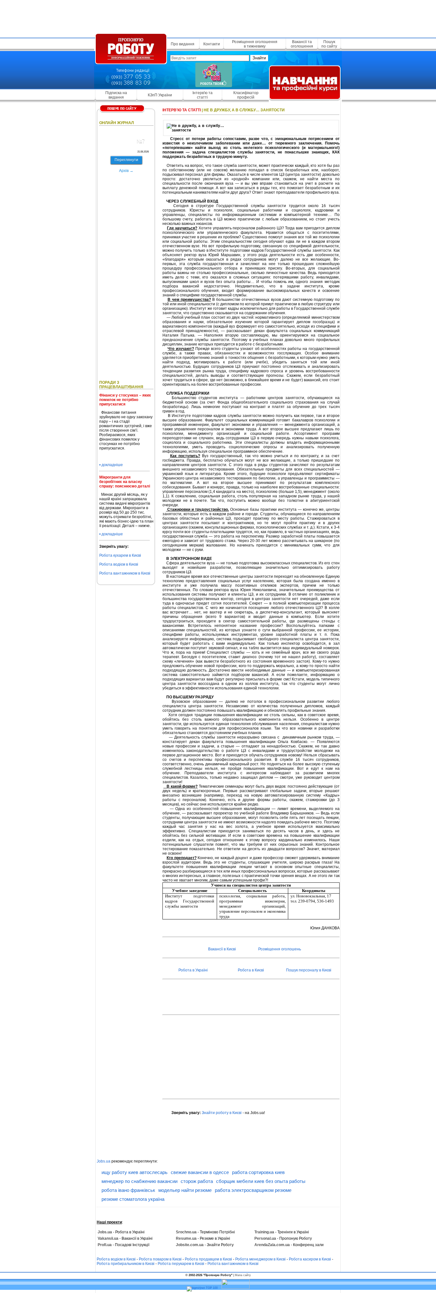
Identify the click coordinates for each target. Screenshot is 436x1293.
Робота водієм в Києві (118, 564)
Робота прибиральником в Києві (125, 1263)
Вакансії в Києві (222, 949)
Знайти (259, 58)
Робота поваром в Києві (160, 1259)
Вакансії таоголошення (302, 44)
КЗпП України (160, 95)
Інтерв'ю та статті (202, 95)
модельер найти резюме (185, 1190)
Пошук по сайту (329, 44)
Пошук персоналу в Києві (308, 970)
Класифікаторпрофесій (246, 95)
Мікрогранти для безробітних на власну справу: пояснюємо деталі (124, 481)
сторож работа (197, 1181)
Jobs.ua (103, 1161)
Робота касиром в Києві (310, 1259)
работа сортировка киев (258, 1172)
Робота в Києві (251, 970)
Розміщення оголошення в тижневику (254, 44)
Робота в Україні (193, 970)
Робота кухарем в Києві (120, 555)
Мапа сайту (243, 1275)
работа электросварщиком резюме (253, 1190)
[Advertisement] (218, 17)
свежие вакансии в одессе (200, 1172)
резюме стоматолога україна (132, 1199)
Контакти (211, 44)
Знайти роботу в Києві (222, 1113)
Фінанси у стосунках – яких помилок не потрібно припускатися (125, 399)
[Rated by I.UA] (236, 1287)
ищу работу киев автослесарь (134, 1172)
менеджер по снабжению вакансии (139, 1181)
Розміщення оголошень (279, 949)
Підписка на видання (116, 95)
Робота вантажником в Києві (124, 573)
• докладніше (111, 465)
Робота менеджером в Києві (260, 1259)
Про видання (182, 44)
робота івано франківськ (128, 1190)
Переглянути (126, 160)
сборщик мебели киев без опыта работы (260, 1181)
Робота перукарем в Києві (181, 1263)
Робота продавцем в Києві (208, 1259)
